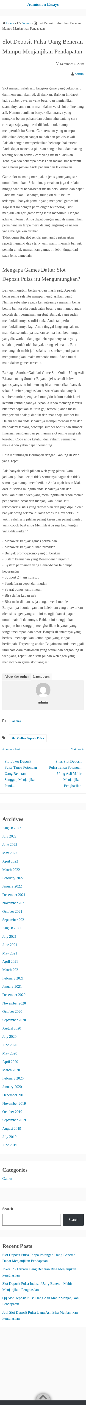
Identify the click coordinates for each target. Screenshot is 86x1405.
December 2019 (13, 1095)
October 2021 (12, 911)
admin (79, 74)
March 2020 (11, 1070)
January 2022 (12, 886)
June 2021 (9, 945)
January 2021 (12, 986)
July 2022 (9, 836)
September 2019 (14, 1120)
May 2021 (9, 953)
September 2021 (14, 920)
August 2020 (11, 1028)
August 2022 (11, 828)
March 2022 (11, 870)
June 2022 (9, 844)
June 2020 (9, 1045)
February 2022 (13, 878)
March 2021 (11, 970)
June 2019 (9, 1145)
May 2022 (9, 853)
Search (7, 1209)
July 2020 (9, 1036)
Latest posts (41, 676)
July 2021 (9, 936)
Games (16, 721)
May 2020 (9, 1053)
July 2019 (9, 1137)
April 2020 (10, 1062)
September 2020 (14, 1020)
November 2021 (14, 903)
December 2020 (13, 995)
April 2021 (10, 961)
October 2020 (12, 1011)
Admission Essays (43, 4)
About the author (17, 676)
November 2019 (14, 1103)
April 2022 (10, 861)
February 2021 (13, 978)
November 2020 (14, 1003)
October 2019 (12, 1112)
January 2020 (12, 1087)
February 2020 (13, 1078)
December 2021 (13, 895)
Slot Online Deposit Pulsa (27, 738)
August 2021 (11, 928)
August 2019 (11, 1128)
